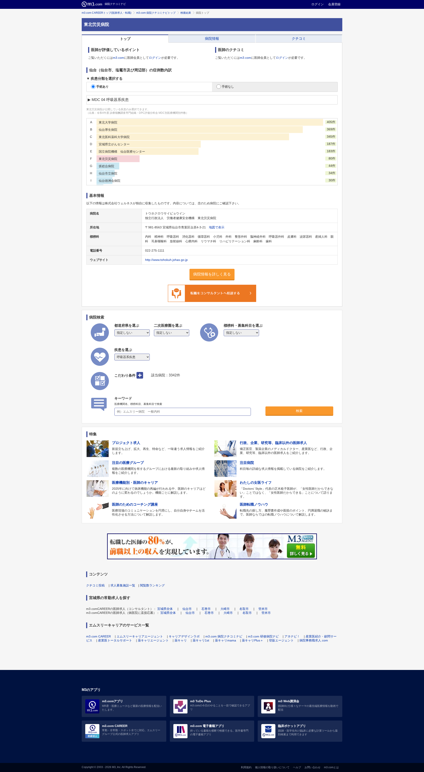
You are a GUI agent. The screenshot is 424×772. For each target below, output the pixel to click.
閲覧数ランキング (152, 585)
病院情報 (212, 38)
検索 (299, 411)
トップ (125, 39)
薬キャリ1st (201, 640)
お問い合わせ (312, 767)
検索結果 (185, 12)
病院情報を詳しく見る (212, 274)
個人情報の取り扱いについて (272, 767)
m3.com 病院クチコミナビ (223, 636)
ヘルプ (297, 767)
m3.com (118, 57)
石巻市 (206, 609)
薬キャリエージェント (153, 640)
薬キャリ (180, 640)
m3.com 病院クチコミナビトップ (156, 12)
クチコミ (299, 38)
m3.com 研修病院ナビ (263, 636)
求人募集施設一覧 (122, 585)
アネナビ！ (292, 636)
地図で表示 (216, 227)
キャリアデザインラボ (184, 636)
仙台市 (187, 609)
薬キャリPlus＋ (252, 640)
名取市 (244, 609)
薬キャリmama (225, 640)
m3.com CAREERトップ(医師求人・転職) (106, 12)
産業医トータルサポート (115, 640)
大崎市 (225, 609)
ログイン (317, 4)
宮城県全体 (165, 609)
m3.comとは (331, 767)
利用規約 (246, 767)
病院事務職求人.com (313, 640)
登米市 (263, 609)
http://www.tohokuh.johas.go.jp (166, 260)
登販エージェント (281, 640)
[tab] (125, 38)
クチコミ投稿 (95, 585)
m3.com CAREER (98, 636)
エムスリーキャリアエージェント (140, 636)
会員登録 (334, 4)
